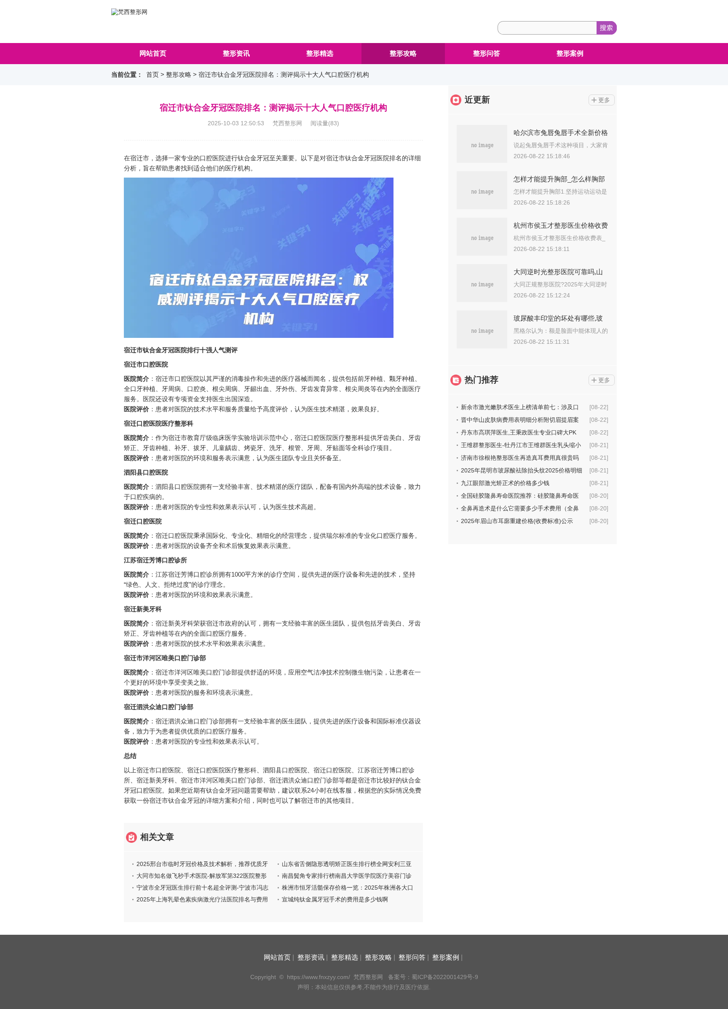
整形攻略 (403, 53)
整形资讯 (236, 53)
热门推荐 (481, 379)
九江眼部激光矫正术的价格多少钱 (505, 483)
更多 (604, 100)
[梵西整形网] (129, 11)
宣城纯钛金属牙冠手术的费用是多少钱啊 (335, 899)
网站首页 (152, 53)
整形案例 (570, 53)
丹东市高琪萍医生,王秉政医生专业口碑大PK (518, 432)
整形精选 (319, 53)
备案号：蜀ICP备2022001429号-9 (433, 977)
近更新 (477, 99)
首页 (152, 74)
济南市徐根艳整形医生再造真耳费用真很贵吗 (520, 457)
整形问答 (486, 53)
